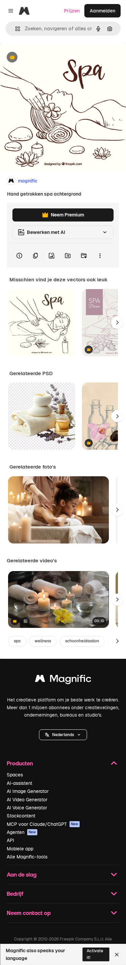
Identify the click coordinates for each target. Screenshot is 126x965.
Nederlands (63, 734)
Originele (44, 57)
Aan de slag (22, 874)
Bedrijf (15, 893)
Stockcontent (21, 816)
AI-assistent (19, 783)
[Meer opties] (100, 255)
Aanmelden (102, 11)
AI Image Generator (28, 791)
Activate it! (95, 954)
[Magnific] (63, 680)
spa (17, 641)
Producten (20, 763)
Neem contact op (29, 912)
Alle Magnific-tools (27, 857)
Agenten (21, 832)
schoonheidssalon (82, 641)
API (10, 840)
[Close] (116, 955)
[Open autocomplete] (15, 28)
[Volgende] (117, 322)
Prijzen (72, 11)
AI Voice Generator (27, 808)
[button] (63, 734)
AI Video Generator (27, 800)
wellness (43, 641)
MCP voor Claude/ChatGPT (42, 824)
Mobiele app (20, 849)
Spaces (15, 775)
